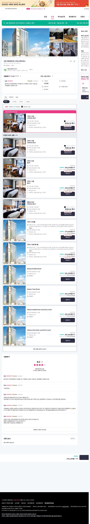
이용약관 (23, 503)
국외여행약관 (30, 503)
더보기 (30, 228)
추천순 (5, 101)
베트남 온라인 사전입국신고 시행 (38, 8)
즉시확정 (14, 101)
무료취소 (21, 101)
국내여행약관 (39, 503)
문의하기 (73, 438)
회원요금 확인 (67, 128)
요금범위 (28, 101)
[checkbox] (22, 106)
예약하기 (68, 173)
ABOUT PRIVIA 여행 (7, 503)
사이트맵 (17, 503)
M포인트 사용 (27, 106)
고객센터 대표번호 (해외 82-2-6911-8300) (18, 500)
